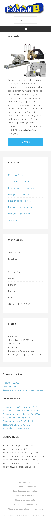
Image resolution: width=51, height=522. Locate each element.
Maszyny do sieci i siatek (19, 200)
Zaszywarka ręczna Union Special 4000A (21, 414)
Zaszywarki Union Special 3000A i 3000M (22, 410)
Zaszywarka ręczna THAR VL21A (18, 421)
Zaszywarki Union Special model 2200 (20, 407)
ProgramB (26, 8)
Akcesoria (12, 220)
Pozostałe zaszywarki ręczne (16, 428)
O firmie (25, 141)
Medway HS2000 (11, 382)
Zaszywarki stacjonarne (19, 181)
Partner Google (39, 515)
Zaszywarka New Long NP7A (16, 417)
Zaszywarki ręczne (16, 175)
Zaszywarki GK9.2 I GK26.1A (16, 424)
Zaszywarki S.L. (10, 386)
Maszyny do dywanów (18, 194)
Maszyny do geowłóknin (19, 213)
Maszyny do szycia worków (20, 207)
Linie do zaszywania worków (21, 188)
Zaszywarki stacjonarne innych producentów (23, 389)
